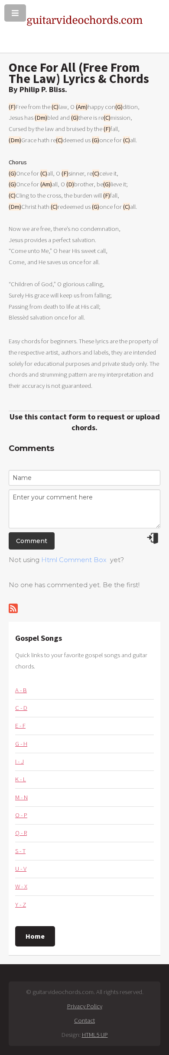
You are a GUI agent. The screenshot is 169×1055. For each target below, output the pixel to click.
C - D (21, 708)
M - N (21, 797)
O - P (21, 815)
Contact (84, 1020)
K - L (20, 779)
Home (35, 936)
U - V (20, 869)
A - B (21, 690)
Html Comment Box (74, 560)
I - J (19, 761)
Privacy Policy (84, 1006)
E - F (20, 725)
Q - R (21, 833)
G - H (21, 744)
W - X (21, 886)
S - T (20, 851)
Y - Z (20, 904)
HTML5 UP (95, 1035)
